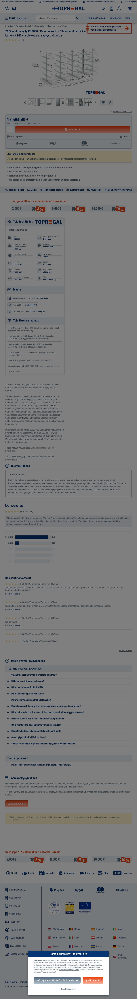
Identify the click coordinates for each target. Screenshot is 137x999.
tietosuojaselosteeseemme (69, 970)
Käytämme (38, 960)
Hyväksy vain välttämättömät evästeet (57, 980)
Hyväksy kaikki (93, 980)
